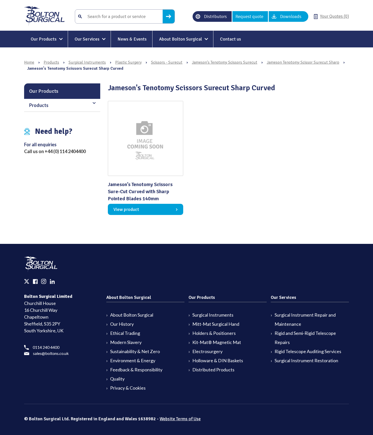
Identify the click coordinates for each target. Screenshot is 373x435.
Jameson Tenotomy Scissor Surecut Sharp (303, 62)
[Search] (169, 16)
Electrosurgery (207, 351)
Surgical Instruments (87, 62)
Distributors (215, 16)
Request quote (249, 16)
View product (126, 209)
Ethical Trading (125, 333)
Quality (117, 379)
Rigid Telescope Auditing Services (308, 351)
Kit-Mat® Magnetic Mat (216, 342)
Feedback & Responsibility (136, 369)
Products (51, 62)
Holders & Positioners (214, 333)
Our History (122, 324)
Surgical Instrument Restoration (306, 360)
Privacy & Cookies (128, 388)
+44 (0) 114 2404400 (65, 151)
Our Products (44, 39)
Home (29, 62)
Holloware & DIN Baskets (217, 360)
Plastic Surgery (128, 62)
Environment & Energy (132, 360)
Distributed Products (213, 369)
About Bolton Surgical (180, 39)
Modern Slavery (126, 342)
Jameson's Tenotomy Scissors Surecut (224, 62)
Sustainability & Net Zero (135, 351)
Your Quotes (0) (334, 16)
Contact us (230, 39)
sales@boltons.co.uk (51, 353)
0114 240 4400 (46, 347)
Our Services (87, 39)
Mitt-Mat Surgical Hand (215, 324)
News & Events (132, 39)
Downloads (290, 16)
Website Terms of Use (180, 419)
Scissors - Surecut (166, 62)
